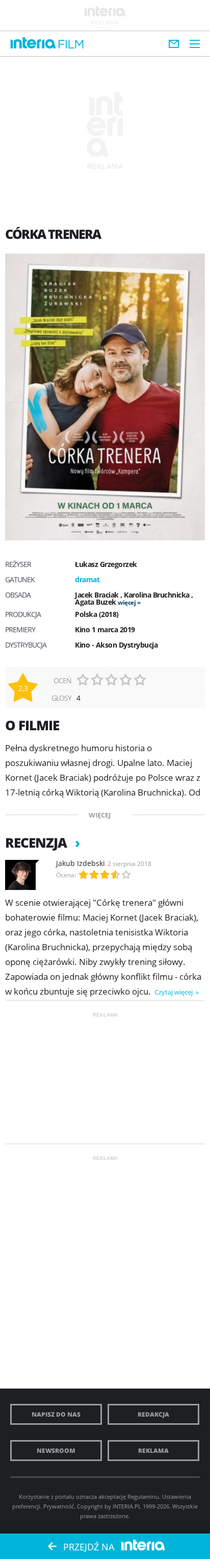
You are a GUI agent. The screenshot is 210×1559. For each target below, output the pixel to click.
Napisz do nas (56, 1414)
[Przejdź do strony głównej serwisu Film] (71, 44)
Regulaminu (143, 1496)
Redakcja (153, 1414)
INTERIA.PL (127, 1506)
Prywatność (58, 1506)
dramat (87, 579)
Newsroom (56, 1450)
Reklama (153, 1450)
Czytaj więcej (174, 992)
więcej (127, 602)
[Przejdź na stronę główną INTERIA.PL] (33, 43)
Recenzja (37, 842)
